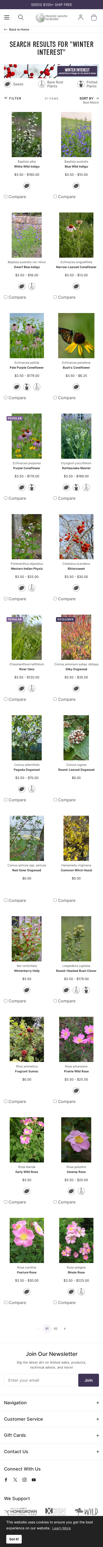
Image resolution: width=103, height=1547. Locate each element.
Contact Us (16, 1451)
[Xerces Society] (55, 1512)
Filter (14, 98)
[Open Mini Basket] (95, 17)
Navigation (15, 1402)
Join (88, 1380)
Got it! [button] (14, 1539)
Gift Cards (15, 1435)
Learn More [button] (61, 1528)
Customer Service (23, 1419)
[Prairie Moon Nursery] (51, 18)
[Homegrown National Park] (20, 1512)
